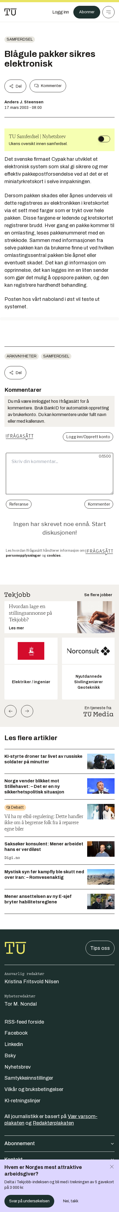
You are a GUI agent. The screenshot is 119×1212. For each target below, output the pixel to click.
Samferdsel (20, 39)
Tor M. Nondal (20, 1004)
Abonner (86, 12)
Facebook (16, 1033)
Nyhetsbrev (17, 1067)
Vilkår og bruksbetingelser (33, 1089)
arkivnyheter (22, 356)
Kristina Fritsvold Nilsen (31, 981)
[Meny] (108, 12)
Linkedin (13, 1044)
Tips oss (100, 948)
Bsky (10, 1055)
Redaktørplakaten (53, 1123)
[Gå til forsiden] (10, 12)
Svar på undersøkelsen (29, 1201)
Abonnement (19, 1143)
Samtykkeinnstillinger (28, 1078)
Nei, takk (70, 1201)
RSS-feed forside (24, 1022)
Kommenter (51, 86)
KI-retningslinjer (22, 1100)
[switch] (104, 139)
